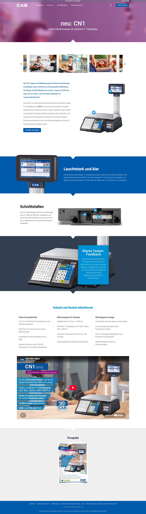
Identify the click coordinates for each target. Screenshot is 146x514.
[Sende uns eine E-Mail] (126, 1)
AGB (82, 504)
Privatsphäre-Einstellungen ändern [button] (50, 511)
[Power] (85, 214)
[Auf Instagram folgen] (124, 1)
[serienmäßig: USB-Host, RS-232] (95, 210)
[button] (111, 5)
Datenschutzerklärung (70, 504)
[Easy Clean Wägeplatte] (94, 112)
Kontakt (32, 504)
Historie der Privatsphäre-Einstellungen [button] (76, 511)
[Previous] (21, 64)
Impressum (55, 504)
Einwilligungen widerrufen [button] (98, 511)
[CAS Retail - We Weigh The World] (25, 5)
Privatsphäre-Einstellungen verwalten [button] (101, 504)
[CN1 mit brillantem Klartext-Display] (110, 91)
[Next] (125, 64)
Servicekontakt (77, 5)
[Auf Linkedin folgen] (128, 1)
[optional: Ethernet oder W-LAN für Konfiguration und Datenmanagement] (99, 217)
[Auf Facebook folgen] (122, 1)
